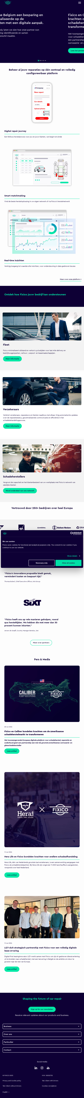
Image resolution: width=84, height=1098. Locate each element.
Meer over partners (41, 643)
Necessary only (41, 563)
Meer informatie (12, 359)
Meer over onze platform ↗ (70, 279)
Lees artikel (12, 751)
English (5, 1092)
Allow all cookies (68, 563)
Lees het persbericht (14, 51)
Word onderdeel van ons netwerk (20, 491)
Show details (72, 556)
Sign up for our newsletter (42, 1009)
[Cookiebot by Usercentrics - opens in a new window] (71, 533)
